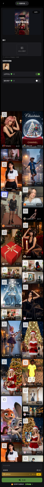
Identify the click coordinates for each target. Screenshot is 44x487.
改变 (35, 12)
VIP (39, 474)
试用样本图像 (7, 61)
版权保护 (7, 81)
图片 (4, 40)
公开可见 (7, 74)
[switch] (37, 74)
